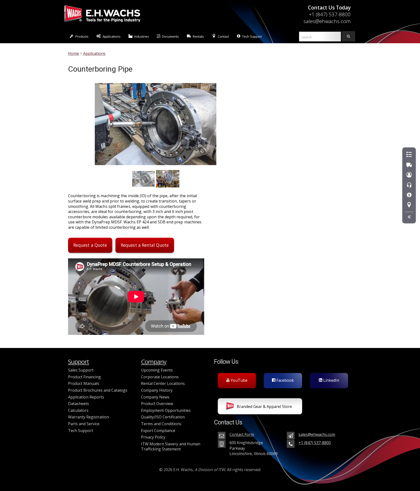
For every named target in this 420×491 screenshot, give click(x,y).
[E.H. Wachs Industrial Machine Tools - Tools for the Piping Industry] (102, 23)
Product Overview (157, 403)
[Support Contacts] (409, 185)
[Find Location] (409, 205)
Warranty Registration (88, 417)
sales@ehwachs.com (327, 21)
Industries (141, 36)
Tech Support (252, 36)
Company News (155, 397)
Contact (223, 36)
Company (153, 361)
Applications (112, 36)
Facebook (284, 380)
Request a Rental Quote (145, 245)
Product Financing (84, 377)
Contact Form (241, 434)
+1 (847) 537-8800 (330, 14)
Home (73, 53)
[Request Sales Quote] (409, 155)
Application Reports (86, 397)
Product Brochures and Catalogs (97, 390)
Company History (157, 390)
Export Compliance (158, 430)
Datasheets (78, 403)
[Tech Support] (409, 195)
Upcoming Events (157, 370)
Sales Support (81, 370)
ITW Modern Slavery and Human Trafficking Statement (170, 446)
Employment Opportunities (166, 410)
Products (81, 36)
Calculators (78, 410)
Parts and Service (83, 423)
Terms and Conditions (161, 423)
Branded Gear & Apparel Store (264, 406)
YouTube (238, 380)
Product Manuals (83, 383)
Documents (170, 36)
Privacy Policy (153, 437)
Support (78, 361)
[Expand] (409, 217)
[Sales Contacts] (409, 175)
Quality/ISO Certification (163, 417)
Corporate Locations (160, 377)
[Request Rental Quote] (409, 165)
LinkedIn (330, 380)
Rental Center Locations (163, 383)
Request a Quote (90, 245)
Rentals (198, 36)
